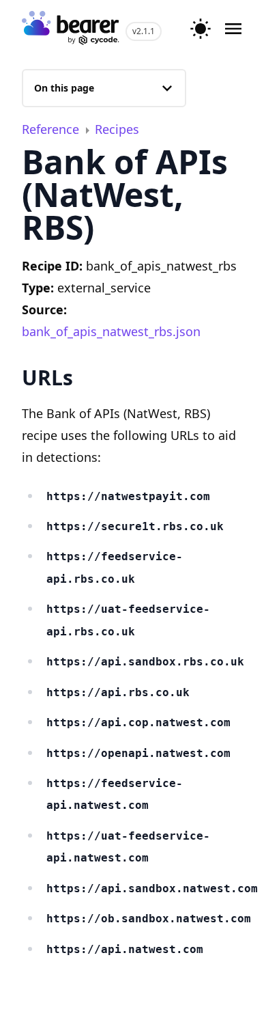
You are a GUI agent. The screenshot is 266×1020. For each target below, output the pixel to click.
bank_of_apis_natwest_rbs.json (111, 331)
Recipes (117, 129)
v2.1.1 (143, 31)
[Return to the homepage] (71, 29)
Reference (52, 129)
